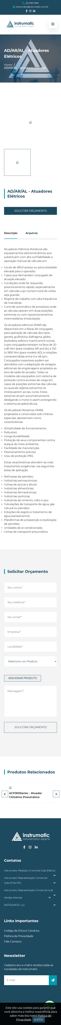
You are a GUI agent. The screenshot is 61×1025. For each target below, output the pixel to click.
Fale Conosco (12, 941)
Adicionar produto (22, 678)
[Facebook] (26, 11)
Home (8, 64)
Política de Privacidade (18, 936)
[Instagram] (30, 11)
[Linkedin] (34, 11)
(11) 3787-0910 (32, 3)
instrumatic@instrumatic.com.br (32, 7)
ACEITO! (38, 1019)
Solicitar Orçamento (30, 210)
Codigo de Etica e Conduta (21, 930)
